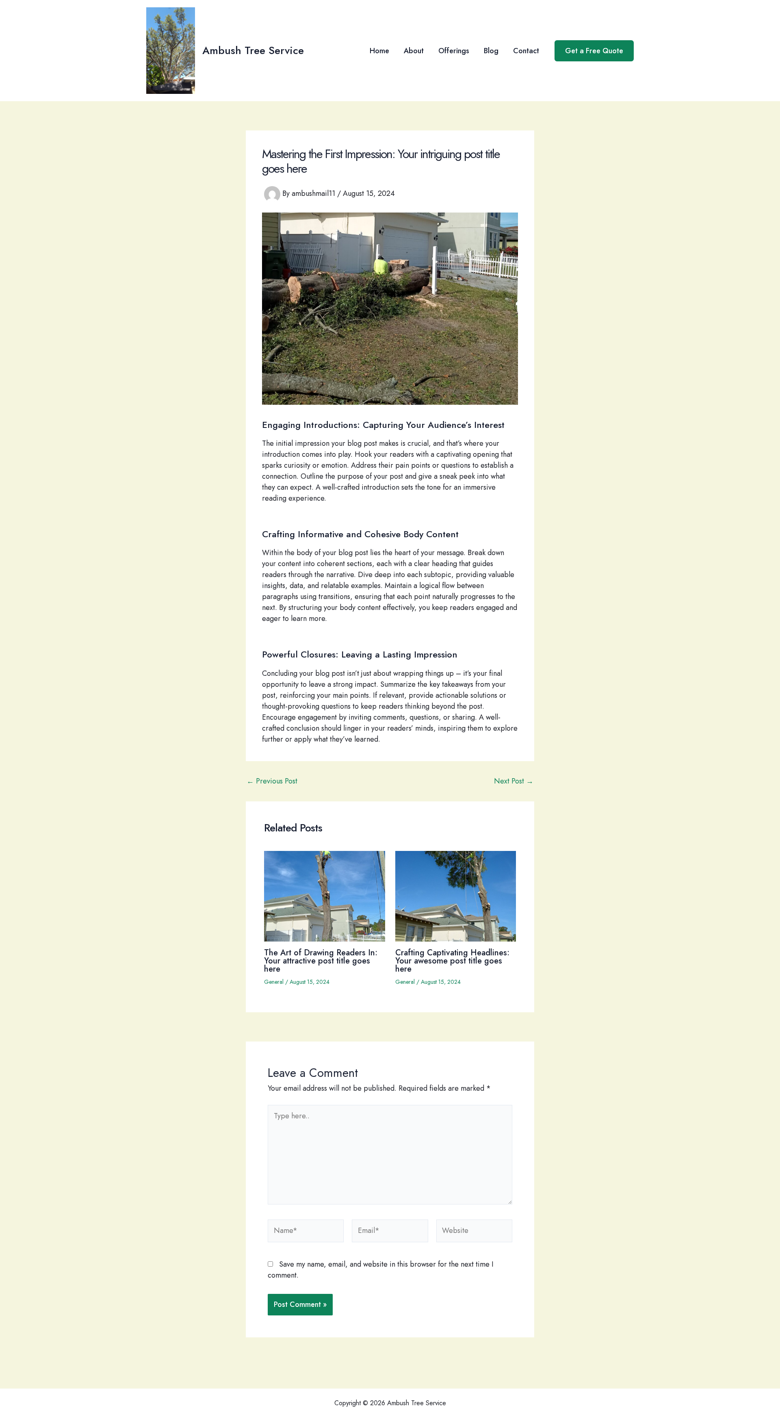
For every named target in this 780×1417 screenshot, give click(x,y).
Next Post (513, 781)
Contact (526, 51)
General (274, 982)
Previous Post (272, 781)
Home (379, 51)
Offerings (453, 51)
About (414, 51)
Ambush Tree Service (253, 50)
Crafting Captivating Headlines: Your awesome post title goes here (452, 961)
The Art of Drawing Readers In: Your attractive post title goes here (320, 961)
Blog (491, 51)
